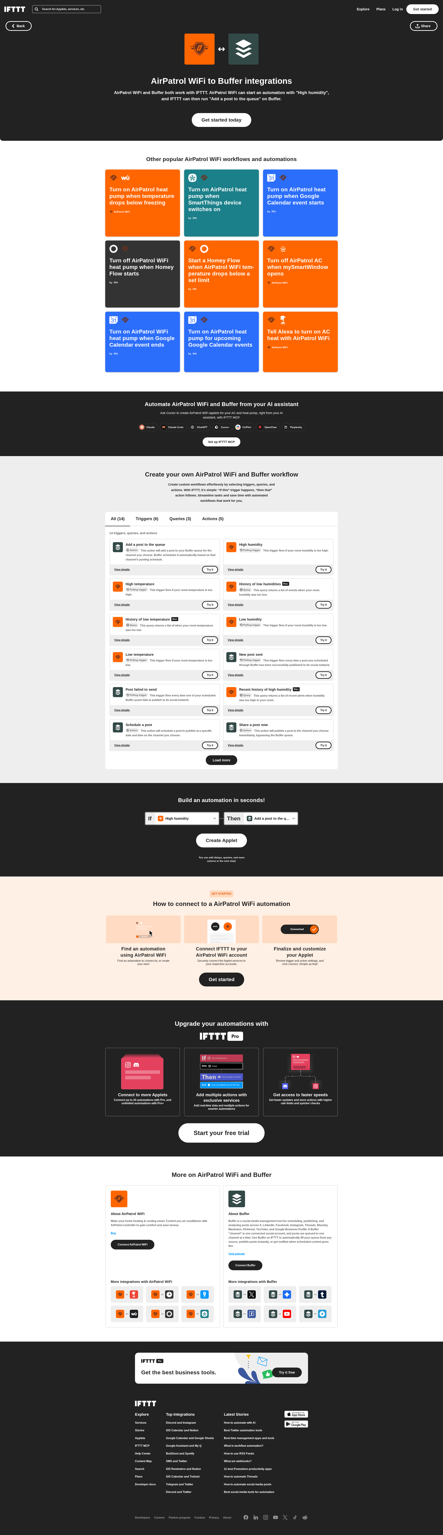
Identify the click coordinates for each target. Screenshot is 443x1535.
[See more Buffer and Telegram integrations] (315, 1314)
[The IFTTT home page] (14, 9)
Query (246, 590)
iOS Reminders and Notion (183, 1468)
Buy (113, 1233)
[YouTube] (275, 1517)
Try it (210, 569)
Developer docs (145, 1484)
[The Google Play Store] (296, 1424)
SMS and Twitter (176, 1461)
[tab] (117, 519)
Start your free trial (221, 1132)
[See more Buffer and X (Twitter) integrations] (244, 1294)
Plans (381, 9)
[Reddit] (305, 1517)
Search (139, 1468)
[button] (221, 979)
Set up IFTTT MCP (221, 442)
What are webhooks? (238, 1461)
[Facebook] (246, 1517)
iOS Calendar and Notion (182, 1430)
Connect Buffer (245, 1265)
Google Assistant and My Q (183, 1445)
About (227, 1517)
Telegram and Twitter (179, 1484)
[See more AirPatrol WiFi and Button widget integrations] (127, 1294)
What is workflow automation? (243, 1445)
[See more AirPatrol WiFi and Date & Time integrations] (162, 1294)
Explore (363, 9)
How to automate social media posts (247, 1484)
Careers (159, 1517)
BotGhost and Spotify (180, 1453)
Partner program (179, 1517)
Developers (142, 1517)
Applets (140, 1438)
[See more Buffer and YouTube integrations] (280, 1314)
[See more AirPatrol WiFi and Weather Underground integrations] (127, 1314)
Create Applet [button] (221, 840)
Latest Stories (236, 1414)
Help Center (143, 1453)
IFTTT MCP (142, 1445)
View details (122, 569)
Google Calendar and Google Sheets (190, 1438)
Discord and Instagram (181, 1422)
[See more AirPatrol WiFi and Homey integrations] (162, 1314)
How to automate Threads (241, 1476)
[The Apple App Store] (296, 1415)
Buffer (230, 81)
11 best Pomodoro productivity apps (248, 1468)
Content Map (143, 1461)
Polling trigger (251, 550)
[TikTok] (295, 1517)
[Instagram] (266, 1517)
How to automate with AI (239, 1422)
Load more (221, 760)
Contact (200, 1517)
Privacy (214, 1517)
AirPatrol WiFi (178, 81)
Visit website (236, 1253)
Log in (397, 9)
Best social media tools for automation (249, 1491)
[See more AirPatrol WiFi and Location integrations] (197, 1294)
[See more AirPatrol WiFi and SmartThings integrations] (197, 1314)
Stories (139, 1430)
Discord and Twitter (178, 1491)
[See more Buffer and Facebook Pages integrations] (244, 1314)
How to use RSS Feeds (239, 1453)
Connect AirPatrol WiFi (132, 1244)
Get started (422, 9)
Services (140, 1422)
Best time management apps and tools (249, 1438)
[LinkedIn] (256, 1517)
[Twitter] (285, 1517)
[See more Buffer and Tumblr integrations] (315, 1294)
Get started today (221, 120)
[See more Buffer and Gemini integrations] (280, 1294)
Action (134, 550)
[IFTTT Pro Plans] (285, 584)
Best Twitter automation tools (243, 1430)
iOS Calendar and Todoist (183, 1476)
